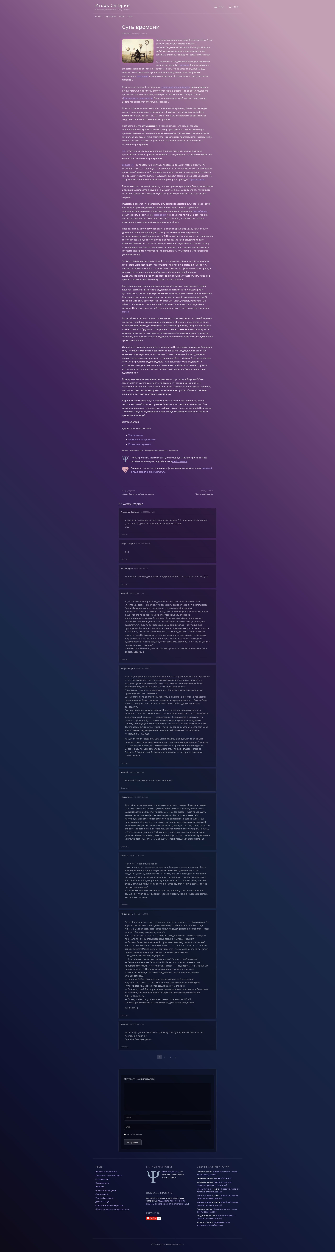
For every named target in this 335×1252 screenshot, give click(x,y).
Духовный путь (102, 1201)
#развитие (173, 450)
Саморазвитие (102, 1183)
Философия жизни (104, 1198)
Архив (129, 16)
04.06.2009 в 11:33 (137, 593)
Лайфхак (99, 1186)
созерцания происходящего (175, 87)
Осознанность (102, 1179)
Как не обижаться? (223, 1178)
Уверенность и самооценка (108, 1175)
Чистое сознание (204, 494)
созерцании (160, 214)
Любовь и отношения (106, 1171)
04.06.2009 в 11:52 (143, 668)
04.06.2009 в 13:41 (142, 797)
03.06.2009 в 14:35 (148, 512)
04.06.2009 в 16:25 (137, 855)
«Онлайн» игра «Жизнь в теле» (138, 494)
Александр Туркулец (130, 512)
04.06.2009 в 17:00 (141, 914)
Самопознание (102, 1194)
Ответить (125, 534)
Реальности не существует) (138, 98)
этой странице (179, 461)
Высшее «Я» (128, 164)
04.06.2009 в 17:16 (137, 1024)
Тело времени (135, 435)
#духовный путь (136, 450)
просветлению (197, 179)
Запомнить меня (134, 1134)
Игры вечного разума (139, 444)
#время (125, 450)
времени (184, 65)
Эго (124, 151)
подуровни (142, 76)
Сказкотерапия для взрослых (109, 1205)
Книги (121, 16)
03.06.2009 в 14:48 (143, 543)
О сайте (98, 16)
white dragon (127, 914)
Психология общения (105, 1190)
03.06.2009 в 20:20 (141, 568)
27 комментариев (139, 33)
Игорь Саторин (112, 5)
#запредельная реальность (156, 450)
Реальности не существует (142, 439)
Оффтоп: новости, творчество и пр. (112, 1209)
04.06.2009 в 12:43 (137, 772)
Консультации (110, 16)
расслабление (200, 211)
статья (125, 311)
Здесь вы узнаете (170, 1171)
